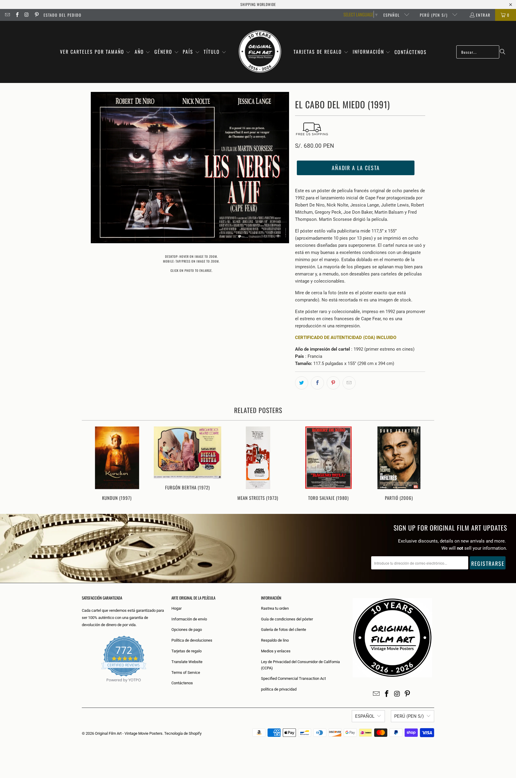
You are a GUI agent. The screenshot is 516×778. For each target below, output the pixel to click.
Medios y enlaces (276, 651)
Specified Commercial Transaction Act (293, 678)
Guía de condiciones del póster (287, 619)
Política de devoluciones (191, 640)
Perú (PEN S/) (434, 15)
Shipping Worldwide (258, 4)
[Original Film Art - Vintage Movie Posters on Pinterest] (36, 15)
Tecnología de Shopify (183, 733)
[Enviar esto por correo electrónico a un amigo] (349, 382)
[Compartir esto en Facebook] (317, 382)
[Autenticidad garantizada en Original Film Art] (82, 687)
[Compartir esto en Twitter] (301, 382)
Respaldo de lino (275, 640)
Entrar (483, 15)
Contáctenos (182, 683)
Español (392, 15)
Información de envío (189, 619)
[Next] (425, 464)
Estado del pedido (63, 15)
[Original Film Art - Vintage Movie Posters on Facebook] (16, 15)
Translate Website (186, 662)
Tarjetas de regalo (186, 651)
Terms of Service (185, 672)
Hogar (176, 608)
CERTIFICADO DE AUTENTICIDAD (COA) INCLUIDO (345, 337)
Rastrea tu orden (275, 608)
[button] (95, 52)
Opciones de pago (186, 629)
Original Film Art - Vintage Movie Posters (128, 733)
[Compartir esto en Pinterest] (333, 382)
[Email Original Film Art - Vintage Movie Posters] (7, 15)
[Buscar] (502, 51)
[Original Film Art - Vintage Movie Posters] (260, 52)
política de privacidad (279, 689)
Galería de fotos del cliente (283, 629)
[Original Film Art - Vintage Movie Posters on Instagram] (26, 15)
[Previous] (90, 464)
